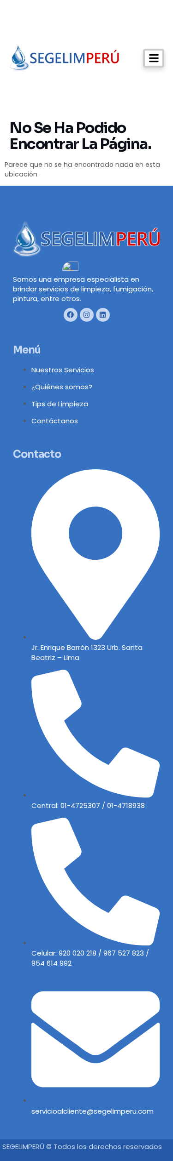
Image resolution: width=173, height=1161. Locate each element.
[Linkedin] (103, 315)
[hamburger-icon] (153, 58)
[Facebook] (71, 315)
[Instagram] (87, 315)
